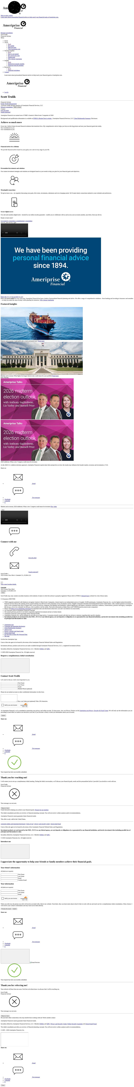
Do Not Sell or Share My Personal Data (15, 634)
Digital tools (11, 57)
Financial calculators (14, 70)
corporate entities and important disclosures (13, 824)
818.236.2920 (5, 110)
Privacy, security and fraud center (14, 631)
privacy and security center (42, 824)
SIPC (48, 649)
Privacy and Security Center (59, 1024)
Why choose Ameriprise (15, 59)
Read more (41, 341)
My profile (11, 46)
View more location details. (8, 584)
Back (9, 44)
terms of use (29, 824)
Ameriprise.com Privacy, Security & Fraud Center (93, 710)
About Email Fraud (91, 1024)
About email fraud (9, 633)
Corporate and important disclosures (14, 626)
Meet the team (12, 47)
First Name (21, 683)
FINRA (42, 649)
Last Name (21, 685)
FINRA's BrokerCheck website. (42, 118)
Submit (3, 715)
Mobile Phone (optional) (25, 689)
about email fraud (56, 824)
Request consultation (7, 33)
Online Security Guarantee (75, 1024)
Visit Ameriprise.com (14, 49)
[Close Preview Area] (15, 956)
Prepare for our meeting (41, 810)
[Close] (15, 665)
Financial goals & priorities (16, 65)
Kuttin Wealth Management (9, 104)
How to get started (13, 54)
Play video (54, 506)
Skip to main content (7, 15)
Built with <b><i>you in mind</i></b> (12, 297)
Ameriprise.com (9, 624)
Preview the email (6, 909)
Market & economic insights (16, 64)
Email (19, 687)
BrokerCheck (85, 596)
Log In (6, 92)
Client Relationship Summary (82, 118)
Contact (6, 72)
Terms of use (8, 629)
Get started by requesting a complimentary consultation (16, 221)
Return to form (5, 808)
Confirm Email (22, 880)
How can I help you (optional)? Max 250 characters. (33, 701)
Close (2, 592)
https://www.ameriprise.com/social (21, 608)
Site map (6, 636)
